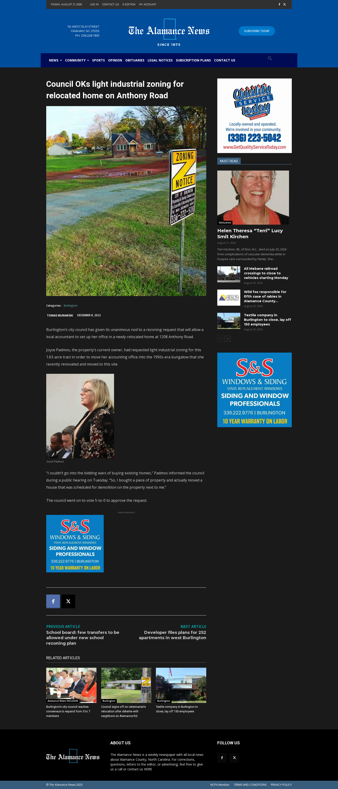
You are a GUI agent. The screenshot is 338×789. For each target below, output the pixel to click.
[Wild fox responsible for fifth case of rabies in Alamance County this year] (228, 298)
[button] (269, 58)
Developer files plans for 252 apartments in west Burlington (172, 635)
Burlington (70, 305)
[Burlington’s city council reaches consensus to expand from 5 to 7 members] (71, 685)
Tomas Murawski (60, 315)
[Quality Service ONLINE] (254, 115)
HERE (148, 769)
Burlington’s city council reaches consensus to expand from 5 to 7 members (68, 711)
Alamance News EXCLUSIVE (63, 700)
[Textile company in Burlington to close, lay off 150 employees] (181, 685)
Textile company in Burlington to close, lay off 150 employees (267, 319)
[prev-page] (220, 339)
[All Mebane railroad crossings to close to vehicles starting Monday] (228, 274)
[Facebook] (279, 4)
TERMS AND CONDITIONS (250, 785)
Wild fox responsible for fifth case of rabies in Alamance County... (265, 296)
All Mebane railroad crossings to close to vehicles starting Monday (266, 273)
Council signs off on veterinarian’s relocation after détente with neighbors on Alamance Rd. (123, 711)
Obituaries (225, 222)
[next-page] (227, 339)
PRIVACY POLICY (281, 785)
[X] (284, 4)
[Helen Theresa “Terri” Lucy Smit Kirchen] (254, 198)
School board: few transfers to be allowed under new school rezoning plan (82, 638)
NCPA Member (219, 785)
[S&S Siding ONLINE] (126, 543)
